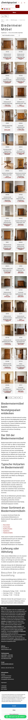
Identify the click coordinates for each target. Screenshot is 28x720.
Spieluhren (6, 531)
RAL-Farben (4, 689)
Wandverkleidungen (6, 634)
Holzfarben (4, 687)
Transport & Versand (6, 676)
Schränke (3, 621)
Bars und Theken (19, 629)
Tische (9, 621)
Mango (3, 623)
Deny (14, 710)
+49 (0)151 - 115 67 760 (7, 656)
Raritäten (19, 626)
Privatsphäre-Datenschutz (7, 679)
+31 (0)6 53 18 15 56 (6, 658)
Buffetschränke (7, 529)
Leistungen (4, 686)
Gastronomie (4, 636)
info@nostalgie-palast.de (7, 664)
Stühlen (15, 626)
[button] (15, 716)
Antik (7, 20)
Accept (14, 706)
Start (2, 20)
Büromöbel (6, 525)
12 (19, 397)
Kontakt (3, 674)
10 (15, 397)
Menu (14, 12)
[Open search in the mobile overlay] (10, 6)
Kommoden (6, 527)
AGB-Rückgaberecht (6, 677)
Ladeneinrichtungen (18, 639)
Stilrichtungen (14, 20)
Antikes (3, 618)
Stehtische (15, 631)
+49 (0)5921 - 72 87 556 (7, 655)
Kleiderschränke (8, 533)
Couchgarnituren (9, 626)
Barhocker (23, 631)
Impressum (4, 682)
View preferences (14, 714)
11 (17, 397)
